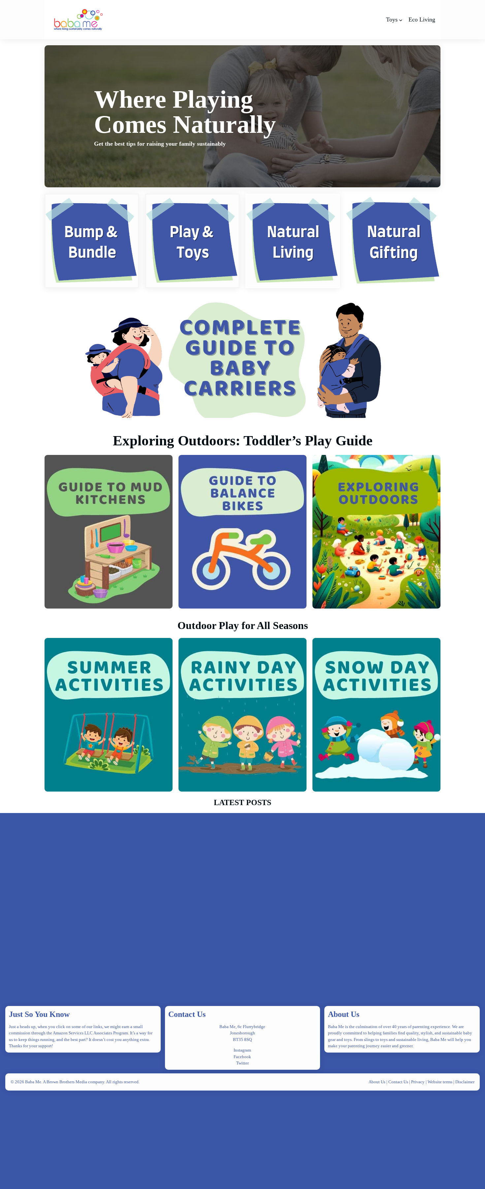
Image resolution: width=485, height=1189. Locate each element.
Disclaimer (464, 1081)
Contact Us (187, 1014)
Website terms (440, 1081)
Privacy (418, 1081)
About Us (343, 1014)
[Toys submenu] (401, 19)
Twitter (242, 1062)
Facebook (242, 1056)
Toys (392, 19)
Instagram (242, 1050)
